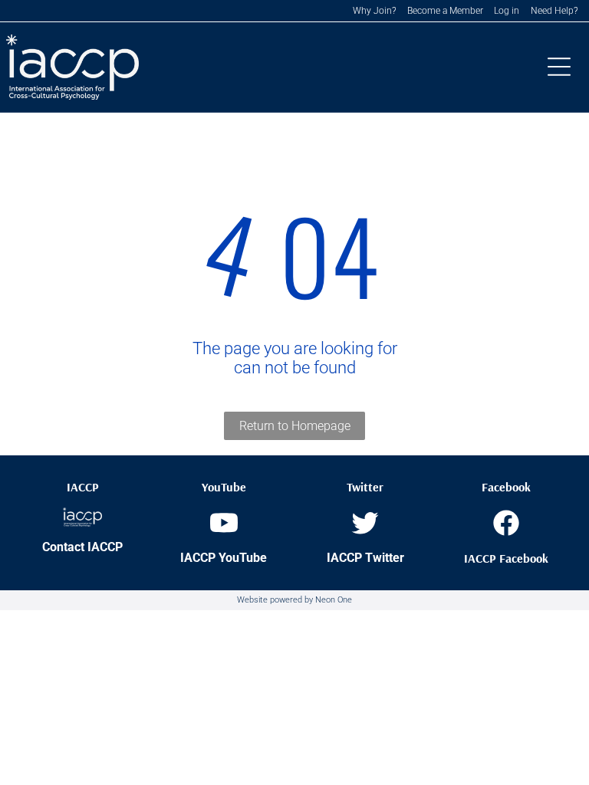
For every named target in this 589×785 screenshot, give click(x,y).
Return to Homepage (294, 426)
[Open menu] (559, 66)
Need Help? (554, 10)
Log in (506, 10)
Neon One (333, 600)
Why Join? (374, 10)
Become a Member (445, 10)
